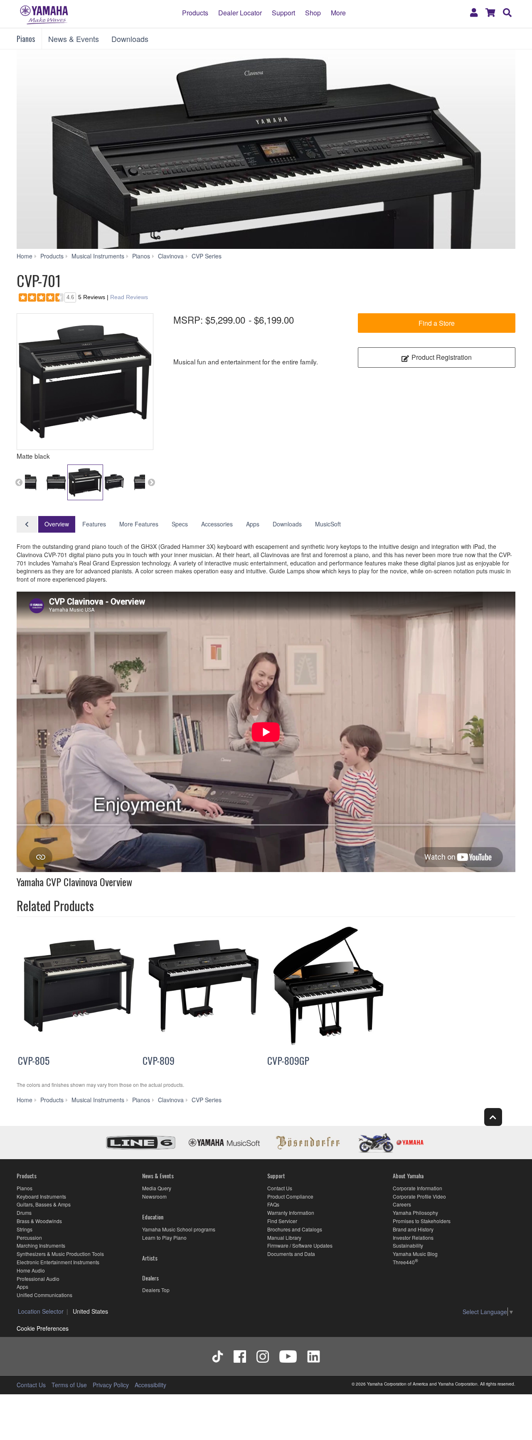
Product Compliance (290, 1196)
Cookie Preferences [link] (43, 1328)
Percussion (29, 1237)
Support (283, 12)
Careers (402, 1204)
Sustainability (408, 1245)
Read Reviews (129, 297)
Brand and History (413, 1229)
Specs (180, 524)
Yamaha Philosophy (415, 1212)
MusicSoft (328, 524)
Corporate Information (417, 1188)
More (338, 12)
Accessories (217, 524)
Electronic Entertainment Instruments (58, 1262)
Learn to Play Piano (164, 1237)
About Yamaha (408, 1175)
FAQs (273, 1204)
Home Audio (31, 1270)
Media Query (156, 1188)
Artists (150, 1257)
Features (94, 524)
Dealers (150, 1277)
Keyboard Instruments (41, 1196)
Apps (252, 524)
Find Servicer (282, 1220)
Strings (24, 1229)
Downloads (129, 38)
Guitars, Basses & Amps (44, 1204)
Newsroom (154, 1196)
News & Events (73, 38)
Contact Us (279, 1188)
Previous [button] (19, 482)
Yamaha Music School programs (178, 1229)
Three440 (404, 1262)
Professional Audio (38, 1278)
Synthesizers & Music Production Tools (60, 1253)
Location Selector (41, 1311)
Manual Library (284, 1237)
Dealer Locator (240, 12)
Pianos (26, 38)
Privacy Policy (111, 1385)
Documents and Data (291, 1253)
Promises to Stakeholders (422, 1220)
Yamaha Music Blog (415, 1253)
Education (152, 1216)
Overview (56, 524)
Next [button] (151, 482)
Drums (24, 1212)
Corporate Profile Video (419, 1196)
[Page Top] (493, 1117)
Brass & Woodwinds (39, 1220)
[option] (85, 381)
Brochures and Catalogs (294, 1229)
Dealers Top (156, 1289)
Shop (313, 12)
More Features (138, 524)
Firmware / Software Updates (299, 1245)
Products (195, 12)
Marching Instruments (41, 1245)
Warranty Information (290, 1212)
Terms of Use (69, 1385)
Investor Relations (413, 1237)
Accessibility (150, 1385)
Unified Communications (44, 1294)
